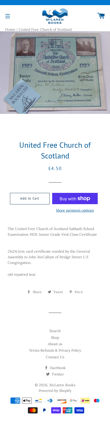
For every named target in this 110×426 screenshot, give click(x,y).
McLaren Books (62, 385)
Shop (55, 337)
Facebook (57, 367)
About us (55, 344)
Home (10, 29)
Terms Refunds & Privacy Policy (55, 350)
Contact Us (55, 357)
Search (55, 331)
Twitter (57, 374)
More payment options (75, 210)
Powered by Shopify (55, 390)
